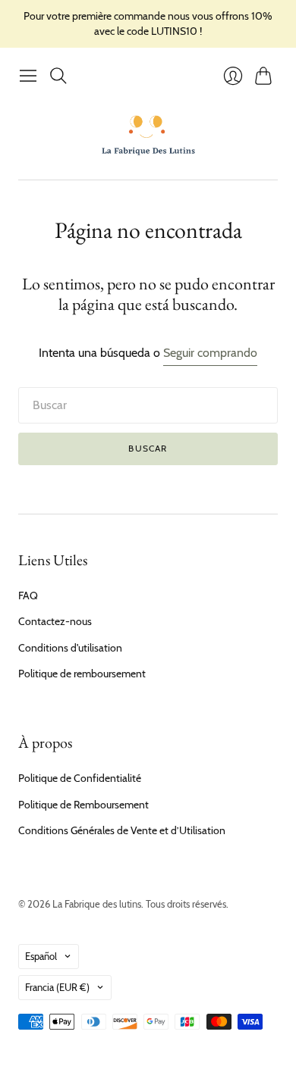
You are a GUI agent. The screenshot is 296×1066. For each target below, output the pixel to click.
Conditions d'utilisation (70, 648)
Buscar (147, 448)
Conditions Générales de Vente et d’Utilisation (121, 830)
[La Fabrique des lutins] (148, 134)
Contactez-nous (55, 621)
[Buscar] (58, 75)
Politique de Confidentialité (79, 778)
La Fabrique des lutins (96, 904)
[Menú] (28, 76)
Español (41, 956)
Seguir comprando (210, 352)
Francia (57, 987)
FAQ (28, 595)
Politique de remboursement (82, 673)
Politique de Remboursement (83, 804)
